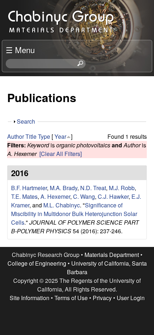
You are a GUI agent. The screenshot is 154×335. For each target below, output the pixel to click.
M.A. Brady (63, 188)
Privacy (102, 298)
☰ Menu (20, 49)
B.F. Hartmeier (29, 188)
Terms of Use (71, 298)
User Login (131, 298)
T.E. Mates (24, 196)
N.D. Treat (93, 188)
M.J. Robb (122, 188)
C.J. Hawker (113, 196)
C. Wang (84, 196)
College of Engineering (37, 263)
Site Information (29, 298)
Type (44, 136)
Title (31, 136)
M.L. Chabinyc (61, 205)
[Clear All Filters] (60, 154)
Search (26, 121)
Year (60, 136)
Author (15, 136)
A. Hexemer (55, 196)
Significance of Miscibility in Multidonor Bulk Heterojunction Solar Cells (74, 213)
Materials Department (112, 255)
